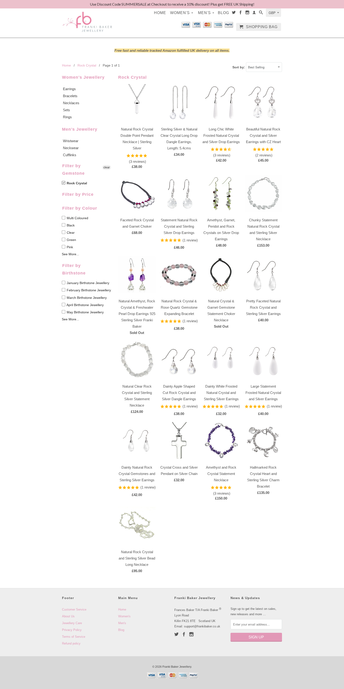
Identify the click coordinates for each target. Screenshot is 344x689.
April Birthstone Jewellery (85, 305)
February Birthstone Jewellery (88, 290)
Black (70, 225)
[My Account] (254, 13)
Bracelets (70, 96)
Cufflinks (69, 155)
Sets (66, 110)
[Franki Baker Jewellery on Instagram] (247, 13)
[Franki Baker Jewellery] (87, 19)
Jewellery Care (72, 623)
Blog (223, 13)
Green (71, 240)
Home (160, 13)
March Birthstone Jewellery (86, 298)
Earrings (69, 89)
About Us (68, 616)
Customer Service (74, 609)
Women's (181, 13)
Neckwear (71, 148)
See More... (70, 254)
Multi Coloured (77, 218)
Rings (67, 117)
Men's (206, 13)
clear (106, 167)
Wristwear (70, 141)
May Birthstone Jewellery (85, 312)
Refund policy (71, 643)
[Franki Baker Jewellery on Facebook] (241, 13)
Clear (70, 232)
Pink (69, 247)
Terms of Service (73, 636)
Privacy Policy (72, 630)
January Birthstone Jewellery (87, 283)
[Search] (261, 13)
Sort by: (239, 67)
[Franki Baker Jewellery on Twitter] (234, 13)
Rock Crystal (76, 183)
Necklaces (71, 103)
